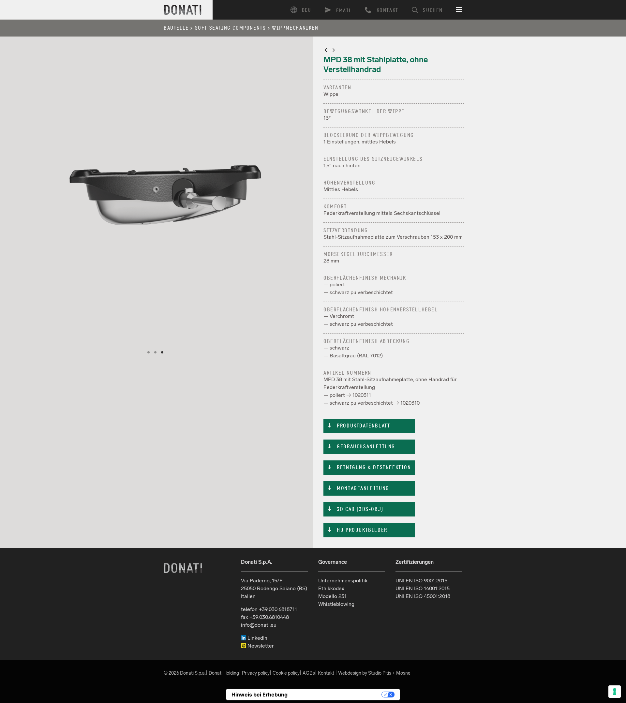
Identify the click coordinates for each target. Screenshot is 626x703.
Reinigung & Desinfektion (369, 467)
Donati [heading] (183, 10)
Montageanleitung (358, 488)
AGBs (309, 673)
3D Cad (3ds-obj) (355, 509)
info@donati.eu (258, 625)
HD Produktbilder (357, 530)
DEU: (303, 10)
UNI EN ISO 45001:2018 (422, 596)
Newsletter (260, 646)
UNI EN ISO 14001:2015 (422, 588)
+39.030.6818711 (278, 609)
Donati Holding (224, 673)
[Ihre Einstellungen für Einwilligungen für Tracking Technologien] (614, 691)
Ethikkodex (331, 588)
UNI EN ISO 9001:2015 (421, 580)
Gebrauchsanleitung (361, 446)
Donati (183, 568)
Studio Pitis (379, 673)
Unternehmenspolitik (342, 580)
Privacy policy (256, 673)
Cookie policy (286, 673)
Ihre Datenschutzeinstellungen (337, 694)
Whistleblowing (336, 604)
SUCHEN (433, 10)
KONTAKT (387, 10)
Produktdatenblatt (358, 426)
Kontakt (326, 673)
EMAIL (344, 10)
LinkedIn (256, 638)
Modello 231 (332, 596)
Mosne (403, 673)
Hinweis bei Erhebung (259, 694)
